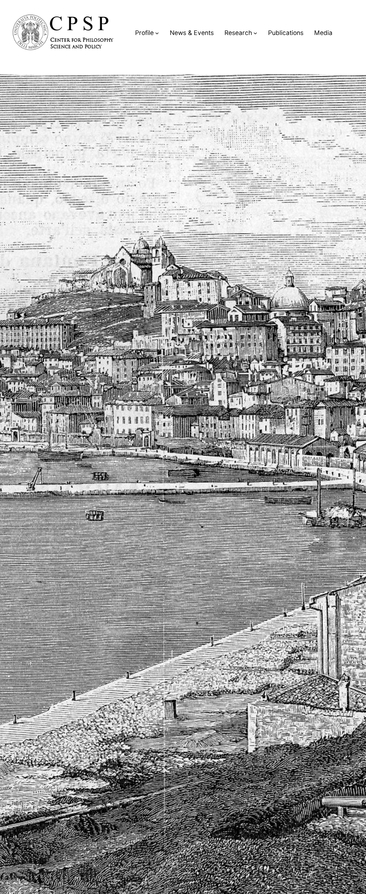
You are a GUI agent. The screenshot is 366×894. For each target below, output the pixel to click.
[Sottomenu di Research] (255, 33)
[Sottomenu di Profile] (157, 33)
